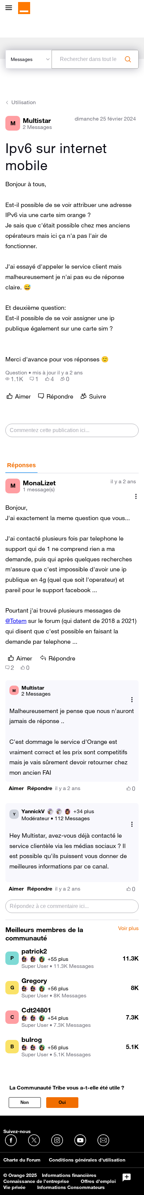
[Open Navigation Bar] (10, 8)
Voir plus (128, 928)
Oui (62, 1102)
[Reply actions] (132, 700)
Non (24, 1102)
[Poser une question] (126, 1177)
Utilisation (23, 102)
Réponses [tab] (21, 465)
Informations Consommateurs (71, 1187)
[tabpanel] (72, 696)
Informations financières (69, 1175)
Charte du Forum (22, 1160)
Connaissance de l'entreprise (36, 1181)
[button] (16, 788)
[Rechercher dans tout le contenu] (128, 59)
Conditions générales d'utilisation (87, 1160)
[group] (14, 378)
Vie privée (14, 1187)
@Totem (15, 620)
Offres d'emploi (98, 1181)
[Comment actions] (136, 496)
